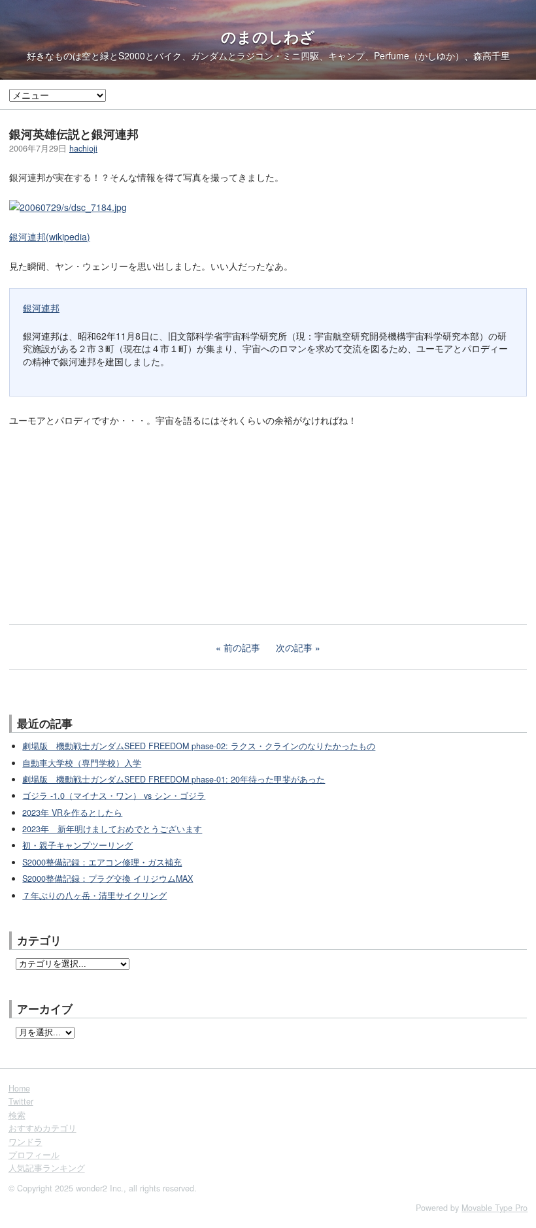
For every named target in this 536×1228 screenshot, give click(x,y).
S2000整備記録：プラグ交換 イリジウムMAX (107, 878)
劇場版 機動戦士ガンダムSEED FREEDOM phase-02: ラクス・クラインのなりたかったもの (198, 746)
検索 (16, 1115)
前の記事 (242, 647)
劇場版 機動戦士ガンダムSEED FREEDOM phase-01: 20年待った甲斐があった (173, 779)
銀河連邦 (41, 307)
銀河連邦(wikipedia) (49, 236)
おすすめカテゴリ (42, 1128)
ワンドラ (25, 1142)
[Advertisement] (107, 524)
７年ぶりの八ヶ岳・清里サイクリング (94, 895)
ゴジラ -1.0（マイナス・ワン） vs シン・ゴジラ (113, 795)
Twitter (20, 1101)
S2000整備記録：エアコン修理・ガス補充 (102, 862)
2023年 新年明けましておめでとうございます (112, 829)
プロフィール (33, 1155)
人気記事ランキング (46, 1168)
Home (19, 1088)
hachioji (83, 148)
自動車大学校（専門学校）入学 (81, 763)
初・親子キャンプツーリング (77, 845)
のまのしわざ (268, 36)
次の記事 (294, 647)
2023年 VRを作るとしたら (72, 812)
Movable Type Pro (494, 1208)
